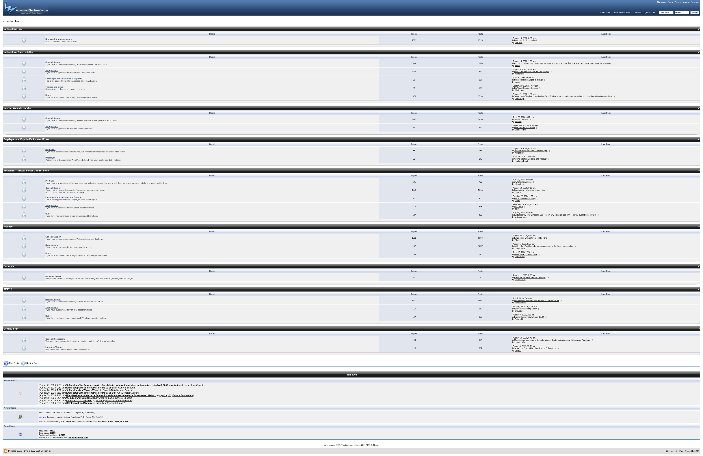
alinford (518, 121)
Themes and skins (54, 87)
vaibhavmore (521, 217)
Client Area (605, 12)
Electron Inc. (46, 451)
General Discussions (55, 339)
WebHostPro (520, 130)
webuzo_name (106, 398)
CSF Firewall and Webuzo (79, 403)
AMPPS (7, 289)
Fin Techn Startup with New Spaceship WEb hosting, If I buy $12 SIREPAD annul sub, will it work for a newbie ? (563, 63)
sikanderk (519, 184)
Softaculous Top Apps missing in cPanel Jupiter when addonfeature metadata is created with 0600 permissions (563, 96)
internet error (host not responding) (529, 190)
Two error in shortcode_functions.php (530, 150)
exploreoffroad (521, 161)
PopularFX (50, 149)
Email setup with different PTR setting (530, 238)
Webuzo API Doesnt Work (525, 254)
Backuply (8, 266)
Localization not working (524, 198)
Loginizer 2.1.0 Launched (525, 40)
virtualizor (518, 206)
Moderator (519, 74)
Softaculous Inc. (12, 29)
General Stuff (10, 328)
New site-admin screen (524, 127)
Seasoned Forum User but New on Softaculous (535, 348)
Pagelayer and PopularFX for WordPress (26, 139)
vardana (518, 42)
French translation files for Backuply (530, 277)
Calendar (637, 12)
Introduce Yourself (54, 347)
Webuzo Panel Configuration (81, 398)
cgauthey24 (520, 248)
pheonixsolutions (62, 417)
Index (18, 21)
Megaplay (519, 153)
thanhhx (50, 417)
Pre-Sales (49, 181)
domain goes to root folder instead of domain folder (536, 300)
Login (685, 2)
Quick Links (650, 12)
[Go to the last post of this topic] (538, 40)
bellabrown (520, 256)
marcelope (519, 98)
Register (695, 2)
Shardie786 (109, 390)
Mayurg (42, 417)
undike (518, 192)
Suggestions (51, 70)
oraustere (519, 311)
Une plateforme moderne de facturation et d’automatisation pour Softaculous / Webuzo (552, 340)
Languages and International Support (63, 79)
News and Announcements (58, 39)
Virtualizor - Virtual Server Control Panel (26, 170)
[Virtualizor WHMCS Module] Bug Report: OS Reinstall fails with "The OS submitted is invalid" (555, 215)
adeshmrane (520, 303)
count (517, 200)
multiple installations (523, 182)
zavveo (518, 209)
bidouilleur (101, 403)
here (82, 192)
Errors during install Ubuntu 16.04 (529, 317)
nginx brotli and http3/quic (525, 309)
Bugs (48, 95)
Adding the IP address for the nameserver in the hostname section (543, 246)
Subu (517, 65)
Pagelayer (50, 158)
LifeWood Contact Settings (526, 88)
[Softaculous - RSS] (5, 451)
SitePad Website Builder (17, 108)
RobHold (519, 319)
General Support (53, 62)
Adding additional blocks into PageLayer (531, 71)
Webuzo (8, 226)
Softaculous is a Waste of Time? (83, 390)
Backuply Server (53, 276)
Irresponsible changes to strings (528, 80)
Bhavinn (518, 240)
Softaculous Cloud (621, 12)
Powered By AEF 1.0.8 (18, 451)
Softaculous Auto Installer (18, 52)
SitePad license (521, 119)
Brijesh (518, 82)
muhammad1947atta (78, 437)
